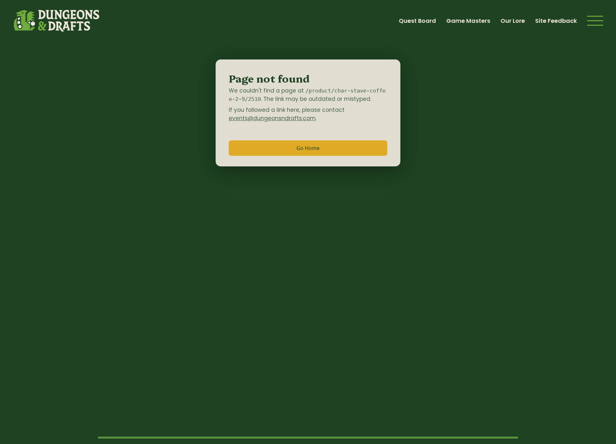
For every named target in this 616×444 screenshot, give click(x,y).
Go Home (308, 148)
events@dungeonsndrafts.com (272, 118)
